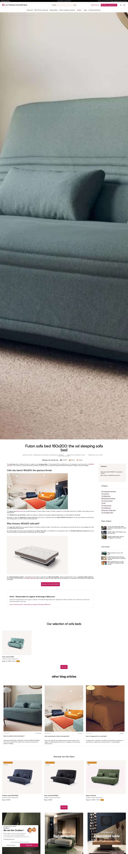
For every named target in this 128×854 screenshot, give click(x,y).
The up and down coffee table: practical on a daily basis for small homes (116, 528)
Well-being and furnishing (108, 498)
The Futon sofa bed (10, 15)
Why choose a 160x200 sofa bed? (110, 475)
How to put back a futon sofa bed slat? (57, 736)
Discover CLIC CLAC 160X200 (50, 584)
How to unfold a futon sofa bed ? (13, 736)
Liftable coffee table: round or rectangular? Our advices (115, 537)
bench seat (19, 511)
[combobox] (64, 5)
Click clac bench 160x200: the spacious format (111, 472)
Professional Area (5, 1)
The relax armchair (106, 505)
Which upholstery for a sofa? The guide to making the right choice (115, 563)
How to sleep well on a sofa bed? (96, 736)
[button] (30, 10)
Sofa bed (30, 10)
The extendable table (107, 512)
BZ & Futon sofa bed (41, 10)
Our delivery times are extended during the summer (64, 1)
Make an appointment (110, 5)
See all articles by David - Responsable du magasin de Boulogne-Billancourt (30, 604)
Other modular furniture (67, 10)
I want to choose (10, 845)
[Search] (75, 5)
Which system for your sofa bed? (115, 553)
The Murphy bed (105, 496)
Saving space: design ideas (108, 510)
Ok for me (29, 845)
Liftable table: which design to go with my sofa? (116, 532)
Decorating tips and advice (108, 491)
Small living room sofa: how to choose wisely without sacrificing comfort (116, 558)
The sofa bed (105, 493)
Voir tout (64, 667)
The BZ (103, 503)
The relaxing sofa (106, 508)
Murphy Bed (53, 10)
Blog (85, 10)
